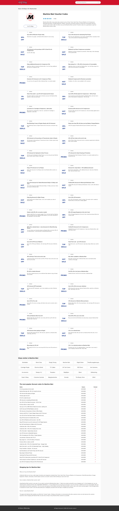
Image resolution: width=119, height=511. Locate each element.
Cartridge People (25, 367)
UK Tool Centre (66, 367)
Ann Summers (94, 367)
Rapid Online (80, 362)
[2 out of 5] (44, 19)
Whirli (93, 377)
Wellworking (94, 372)
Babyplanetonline (52, 377)
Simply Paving (52, 362)
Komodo (66, 377)
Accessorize (25, 372)
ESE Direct (80, 367)
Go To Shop (30, 26)
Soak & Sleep (25, 377)
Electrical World (39, 367)
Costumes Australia (39, 377)
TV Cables (52, 367)
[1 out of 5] (44, 19)
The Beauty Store (80, 377)
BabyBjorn (66, 372)
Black (80, 372)
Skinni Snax (39, 362)
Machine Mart (33, 8)
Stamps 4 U (39, 372)
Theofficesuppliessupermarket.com (96, 362)
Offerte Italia (27, 508)
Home (19, 8)
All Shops (24, 8)
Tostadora (52, 372)
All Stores (20, 508)
